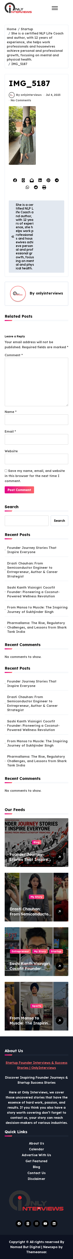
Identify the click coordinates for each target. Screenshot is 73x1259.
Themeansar (36, 1252)
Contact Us (36, 1173)
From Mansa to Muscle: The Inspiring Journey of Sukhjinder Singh (37, 609)
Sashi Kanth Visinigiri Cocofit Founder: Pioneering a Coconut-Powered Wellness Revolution (33, 591)
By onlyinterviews (29, 95)
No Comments (21, 100)
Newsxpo (50, 1247)
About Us (36, 1143)
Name (11, 412)
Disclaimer (36, 1179)
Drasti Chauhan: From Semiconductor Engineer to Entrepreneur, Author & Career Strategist (32, 569)
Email (10, 431)
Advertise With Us (36, 1155)
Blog (36, 842)
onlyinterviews (49, 293)
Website (11, 451)
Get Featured (36, 1161)
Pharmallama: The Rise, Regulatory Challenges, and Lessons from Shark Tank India (37, 627)
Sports (36, 1005)
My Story (36, 896)
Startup (56, 951)
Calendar (36, 1149)
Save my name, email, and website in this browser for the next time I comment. (35, 476)
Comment (14, 355)
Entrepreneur (20, 951)
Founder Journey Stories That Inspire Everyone (31, 550)
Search (11, 506)
